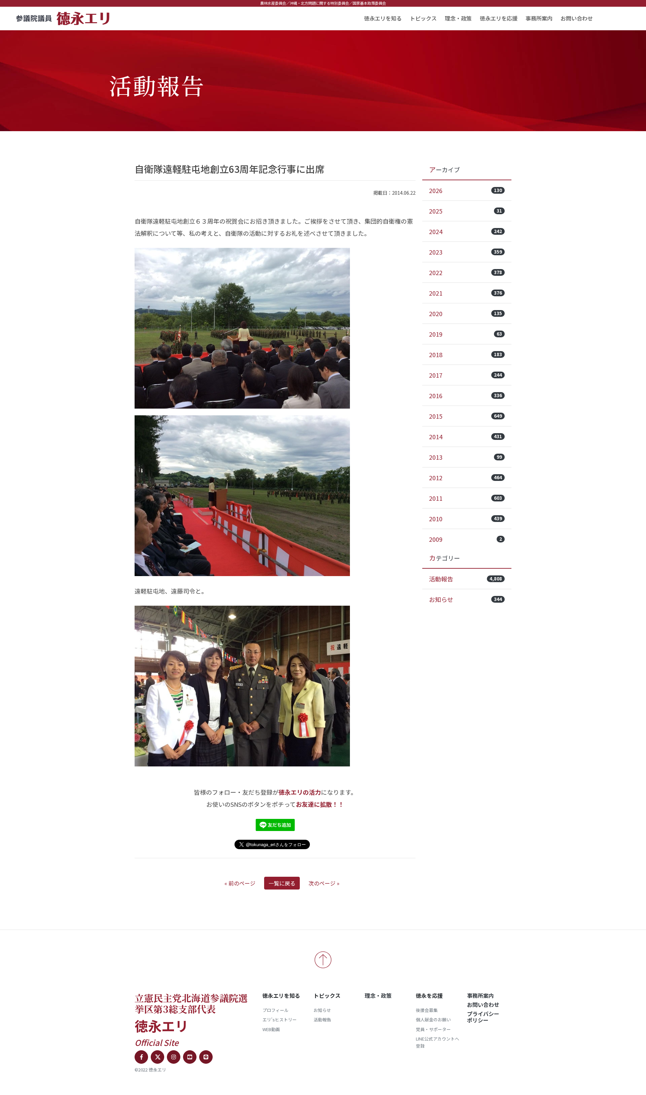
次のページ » (324, 883)
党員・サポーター (433, 1029)
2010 (465, 518)
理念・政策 (458, 18)
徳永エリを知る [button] (383, 18)
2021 (465, 293)
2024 (465, 231)
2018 (465, 354)
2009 (465, 539)
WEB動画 (271, 1029)
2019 (465, 334)
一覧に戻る (281, 883)
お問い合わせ (577, 18)
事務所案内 (539, 18)
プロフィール (275, 1010)
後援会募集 (427, 1010)
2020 (465, 313)
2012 (465, 477)
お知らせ (465, 599)
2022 (465, 272)
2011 (465, 498)
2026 (465, 190)
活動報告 (465, 578)
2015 (465, 416)
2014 (465, 436)
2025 (465, 210)
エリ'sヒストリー (279, 1019)
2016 (465, 395)
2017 (465, 375)
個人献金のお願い (433, 1019)
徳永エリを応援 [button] (498, 18)
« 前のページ (239, 883)
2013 (465, 457)
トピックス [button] (423, 18)
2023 (465, 252)
